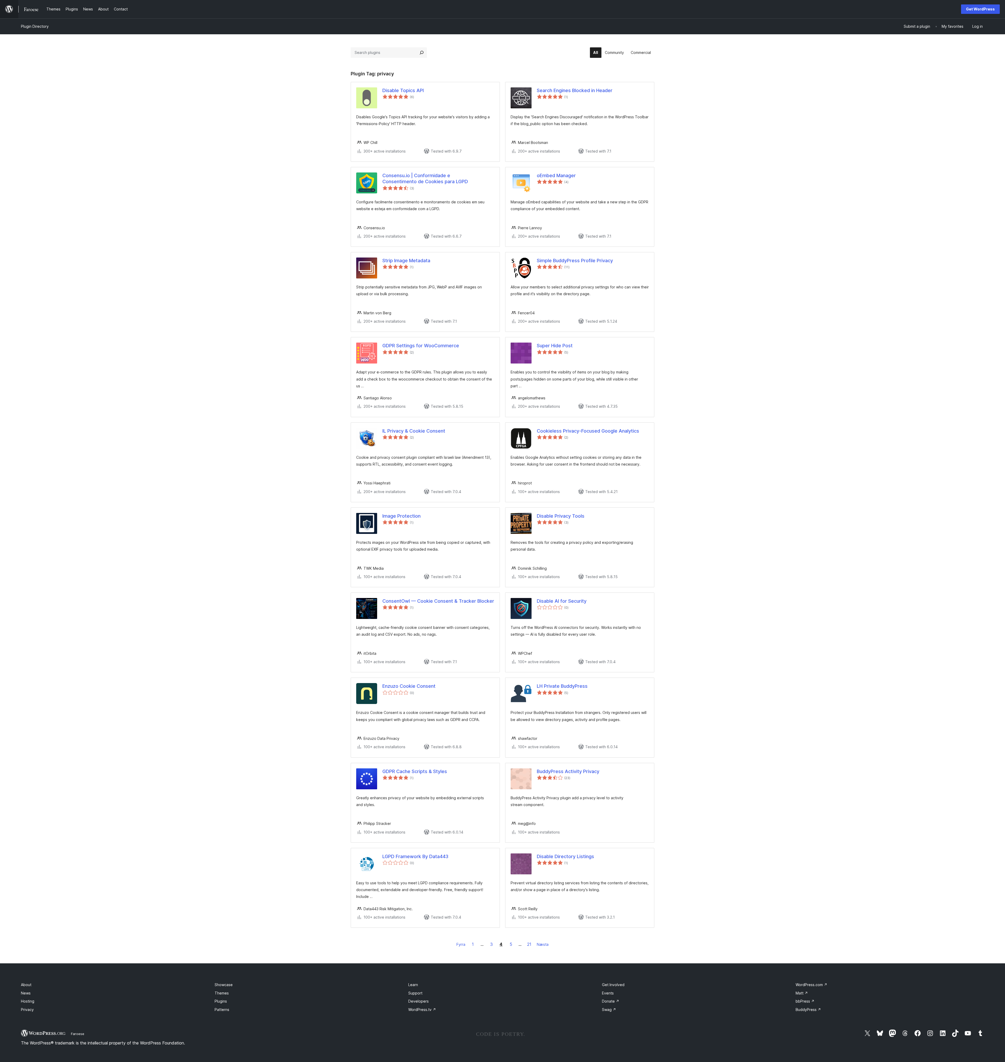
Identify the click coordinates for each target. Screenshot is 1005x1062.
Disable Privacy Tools (560, 516)
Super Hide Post (555, 345)
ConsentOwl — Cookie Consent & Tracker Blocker (438, 601)
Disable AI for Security (562, 601)
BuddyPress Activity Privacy (568, 771)
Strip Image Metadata (406, 260)
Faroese (77, 1034)
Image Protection (401, 516)
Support (415, 993)
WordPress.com (811, 984)
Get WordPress (980, 9)
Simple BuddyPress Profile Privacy (575, 260)
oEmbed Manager (556, 175)
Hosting (27, 1001)
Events (608, 993)
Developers (418, 1001)
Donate (610, 1001)
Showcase (224, 984)
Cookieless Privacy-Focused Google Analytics (588, 431)
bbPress (805, 1001)
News (26, 993)
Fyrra (460, 944)
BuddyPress (808, 1009)
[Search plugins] (421, 52)
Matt (802, 993)
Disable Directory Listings (565, 856)
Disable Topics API (403, 90)
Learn (413, 984)
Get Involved (613, 984)
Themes (222, 993)
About (26, 984)
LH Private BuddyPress (562, 686)
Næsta (543, 944)
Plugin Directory (35, 26)
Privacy (27, 1009)
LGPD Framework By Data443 (415, 856)
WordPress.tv (422, 1009)
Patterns (222, 1009)
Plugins (221, 1001)
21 (529, 944)
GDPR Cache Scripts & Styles (414, 771)
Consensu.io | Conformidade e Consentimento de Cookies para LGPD (425, 178)
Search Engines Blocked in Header (574, 90)
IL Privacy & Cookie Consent (413, 431)
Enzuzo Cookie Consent (409, 686)
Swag (609, 1009)
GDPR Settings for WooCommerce (420, 345)
